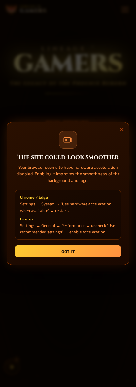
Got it (68, 251)
